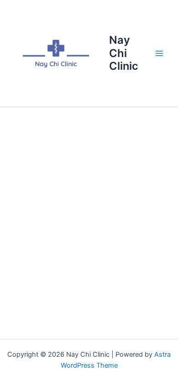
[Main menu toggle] (159, 53)
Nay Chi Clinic (123, 53)
